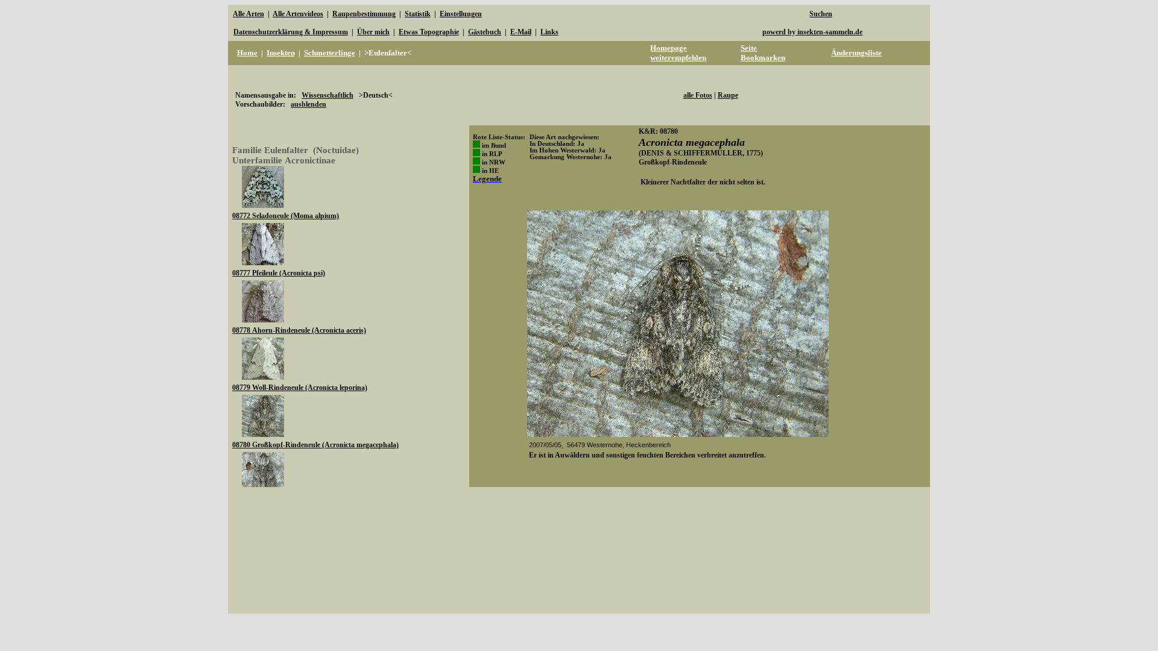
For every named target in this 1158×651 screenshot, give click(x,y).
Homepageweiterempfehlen (678, 52)
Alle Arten (248, 14)
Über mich (373, 32)
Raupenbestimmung (364, 14)
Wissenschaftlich (327, 95)
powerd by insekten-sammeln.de (812, 32)
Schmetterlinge (329, 52)
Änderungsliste (856, 52)
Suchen (820, 14)
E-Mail (520, 32)
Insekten (281, 52)
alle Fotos (697, 95)
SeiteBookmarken (763, 52)
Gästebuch (484, 32)
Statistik (418, 14)
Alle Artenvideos (298, 14)
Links (549, 32)
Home (247, 52)
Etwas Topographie (429, 32)
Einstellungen (461, 14)
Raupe (728, 95)
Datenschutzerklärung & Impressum (290, 32)
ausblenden (308, 104)
